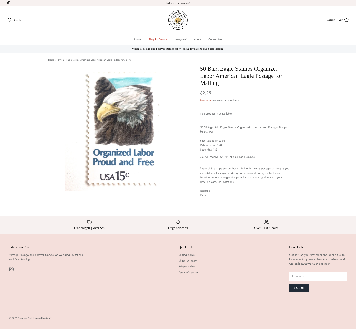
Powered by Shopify (42, 318)
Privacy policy (187, 266)
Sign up (299, 288)
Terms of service (188, 272)
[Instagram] (8, 2)
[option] (123, 127)
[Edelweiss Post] (178, 20)
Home (137, 39)
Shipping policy (188, 261)
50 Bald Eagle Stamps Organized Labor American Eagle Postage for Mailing (94, 60)
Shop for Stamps (158, 39)
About (197, 39)
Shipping (205, 100)
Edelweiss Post (25, 318)
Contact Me (215, 39)
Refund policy (187, 255)
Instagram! (181, 39)
